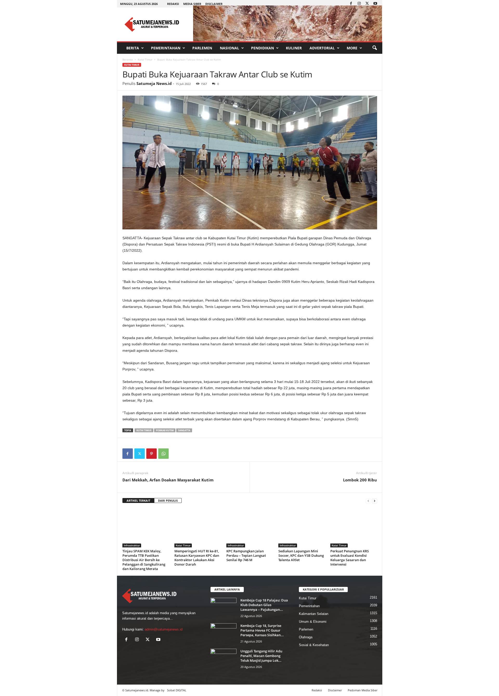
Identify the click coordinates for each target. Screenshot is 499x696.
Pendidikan (262, 47)
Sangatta (184, 430)
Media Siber (192, 4)
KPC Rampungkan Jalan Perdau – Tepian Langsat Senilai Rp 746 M (246, 555)
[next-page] (374, 500)
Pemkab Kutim (165, 430)
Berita (132, 47)
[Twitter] (367, 4)
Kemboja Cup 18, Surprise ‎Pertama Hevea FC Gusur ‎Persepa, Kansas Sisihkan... (262, 630)
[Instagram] (359, 4)
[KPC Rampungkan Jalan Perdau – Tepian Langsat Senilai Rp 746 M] (249, 527)
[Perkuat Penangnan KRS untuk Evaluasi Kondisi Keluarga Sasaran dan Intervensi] (353, 527)
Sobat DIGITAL (176, 690)
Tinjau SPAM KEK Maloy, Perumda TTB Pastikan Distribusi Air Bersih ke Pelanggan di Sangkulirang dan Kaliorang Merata (143, 560)
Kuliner (294, 47)
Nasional (229, 47)
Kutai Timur (145, 59)
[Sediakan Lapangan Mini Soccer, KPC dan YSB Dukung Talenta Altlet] (301, 527)
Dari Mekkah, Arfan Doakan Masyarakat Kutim (168, 479)
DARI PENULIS (168, 500)
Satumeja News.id (154, 83)
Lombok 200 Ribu (360, 479)
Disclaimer (213, 4)
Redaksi (173, 4)
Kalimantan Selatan (313, 614)
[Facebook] (351, 4)
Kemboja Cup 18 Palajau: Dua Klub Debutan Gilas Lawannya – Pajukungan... (264, 605)
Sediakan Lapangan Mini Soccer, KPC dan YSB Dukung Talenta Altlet (301, 555)
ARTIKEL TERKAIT (138, 500)
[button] (374, 48)
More (352, 47)
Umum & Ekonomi (312, 622)
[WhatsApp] (163, 453)
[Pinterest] (151, 453)
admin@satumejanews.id (163, 629)
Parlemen (202, 47)
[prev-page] (368, 500)
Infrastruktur (132, 545)
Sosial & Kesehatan (314, 645)
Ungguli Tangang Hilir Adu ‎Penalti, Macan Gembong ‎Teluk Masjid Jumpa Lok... (261, 656)
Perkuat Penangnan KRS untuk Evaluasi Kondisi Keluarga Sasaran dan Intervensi (349, 558)
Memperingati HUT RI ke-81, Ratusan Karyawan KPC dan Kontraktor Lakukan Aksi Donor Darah (196, 558)
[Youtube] (375, 4)
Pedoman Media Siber (362, 690)
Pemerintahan (165, 47)
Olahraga (305, 637)
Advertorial (322, 47)
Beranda (127, 59)
